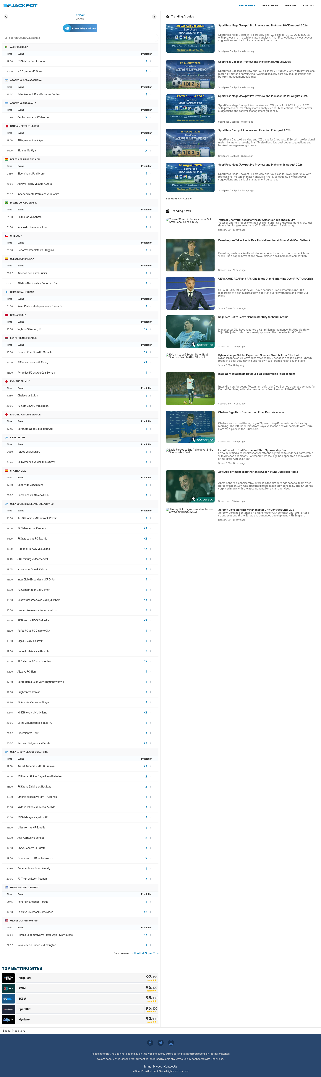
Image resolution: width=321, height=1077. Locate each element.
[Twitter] (161, 1042)
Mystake (24, 1019)
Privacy (157, 1066)
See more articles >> (179, 198)
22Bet (23, 988)
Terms (147, 1066)
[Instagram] (171, 1042)
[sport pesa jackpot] (20, 5)
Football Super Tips (146, 953)
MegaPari (25, 978)
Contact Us (170, 1066)
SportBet (25, 1009)
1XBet (22, 998)
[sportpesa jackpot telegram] (80, 28)
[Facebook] (150, 1042)
